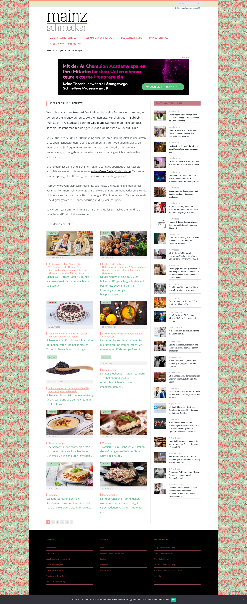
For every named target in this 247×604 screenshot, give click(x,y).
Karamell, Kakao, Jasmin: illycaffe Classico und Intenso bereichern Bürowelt (183, 225)
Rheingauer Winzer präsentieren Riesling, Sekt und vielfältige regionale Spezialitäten (183, 133)
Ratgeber (104, 564)
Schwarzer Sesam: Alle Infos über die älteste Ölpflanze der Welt (68, 390)
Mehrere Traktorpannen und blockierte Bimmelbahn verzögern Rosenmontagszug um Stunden (183, 209)
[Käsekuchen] (123, 358)
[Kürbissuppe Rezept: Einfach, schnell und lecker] (123, 313)
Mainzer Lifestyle (158, 37)
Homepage (51, 547)
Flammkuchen (110, 494)
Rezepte (52, 233)
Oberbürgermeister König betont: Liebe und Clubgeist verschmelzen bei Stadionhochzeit (184, 117)
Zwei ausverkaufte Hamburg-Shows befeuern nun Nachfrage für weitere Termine (184, 394)
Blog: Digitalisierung (162, 559)
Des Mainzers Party (131, 37)
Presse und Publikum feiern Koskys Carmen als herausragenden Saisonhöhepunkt (184, 475)
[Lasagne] (69, 474)
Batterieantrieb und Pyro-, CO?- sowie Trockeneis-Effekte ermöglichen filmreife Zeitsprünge (184, 178)
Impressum (51, 553)
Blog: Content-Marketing (164, 547)
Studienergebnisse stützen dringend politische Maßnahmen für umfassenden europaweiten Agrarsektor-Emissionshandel (184, 427)
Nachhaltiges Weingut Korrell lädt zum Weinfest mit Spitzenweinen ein (183, 149)
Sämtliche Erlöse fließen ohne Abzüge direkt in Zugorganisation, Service (183, 318)
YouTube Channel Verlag (164, 564)
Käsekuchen (109, 369)
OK (173, 599)
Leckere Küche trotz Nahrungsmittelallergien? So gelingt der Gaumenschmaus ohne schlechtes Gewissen (124, 268)
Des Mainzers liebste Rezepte (65, 44)
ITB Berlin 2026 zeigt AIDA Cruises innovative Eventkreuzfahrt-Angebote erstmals (184, 240)
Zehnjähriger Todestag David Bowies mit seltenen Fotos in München (185, 288)
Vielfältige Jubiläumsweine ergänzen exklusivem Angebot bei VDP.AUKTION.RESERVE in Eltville (184, 256)
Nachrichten (105, 570)
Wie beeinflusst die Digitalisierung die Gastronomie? (184, 332)
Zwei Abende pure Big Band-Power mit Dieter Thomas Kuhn (184, 302)
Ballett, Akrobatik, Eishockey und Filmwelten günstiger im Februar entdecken (183, 347)
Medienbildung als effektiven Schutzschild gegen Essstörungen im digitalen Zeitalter (183, 410)
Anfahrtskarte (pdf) (54, 570)
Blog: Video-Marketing (163, 553)
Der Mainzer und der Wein (100, 37)
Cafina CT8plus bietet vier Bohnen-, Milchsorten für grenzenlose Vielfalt (184, 163)
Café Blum (97, 123)
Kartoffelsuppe (56, 443)
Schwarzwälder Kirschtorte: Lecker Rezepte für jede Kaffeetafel (67, 335)
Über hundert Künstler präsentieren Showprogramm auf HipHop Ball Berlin (184, 378)
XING (156, 581)
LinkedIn (157, 576)
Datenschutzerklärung (55, 581)
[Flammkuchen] (123, 474)
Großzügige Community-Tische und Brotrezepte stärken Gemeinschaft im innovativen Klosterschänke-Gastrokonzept (184, 273)
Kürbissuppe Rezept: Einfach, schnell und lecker (122, 335)
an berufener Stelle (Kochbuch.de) (111, 171)
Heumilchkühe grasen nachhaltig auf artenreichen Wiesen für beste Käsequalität (183, 444)
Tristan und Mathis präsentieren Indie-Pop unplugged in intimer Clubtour (183, 363)
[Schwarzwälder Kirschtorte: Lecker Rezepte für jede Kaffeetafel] (69, 313)
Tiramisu (107, 443)
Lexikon (103, 559)
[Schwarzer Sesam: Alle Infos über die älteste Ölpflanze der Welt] (69, 367)
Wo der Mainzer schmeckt (64, 37)
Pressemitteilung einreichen (112, 553)
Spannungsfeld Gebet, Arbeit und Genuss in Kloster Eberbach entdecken (183, 194)
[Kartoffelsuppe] (69, 422)
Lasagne (52, 494)
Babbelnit (136, 117)
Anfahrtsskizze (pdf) (54, 564)
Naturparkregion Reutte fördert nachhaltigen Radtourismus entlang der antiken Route (184, 459)
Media (102, 547)
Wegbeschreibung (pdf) (56, 576)
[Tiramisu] (123, 422)
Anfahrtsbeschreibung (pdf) (58, 559)
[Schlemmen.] (67, 20)
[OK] (243, 599)
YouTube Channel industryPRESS (168, 570)
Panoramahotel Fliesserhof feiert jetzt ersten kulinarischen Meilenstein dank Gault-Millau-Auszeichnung (183, 492)
